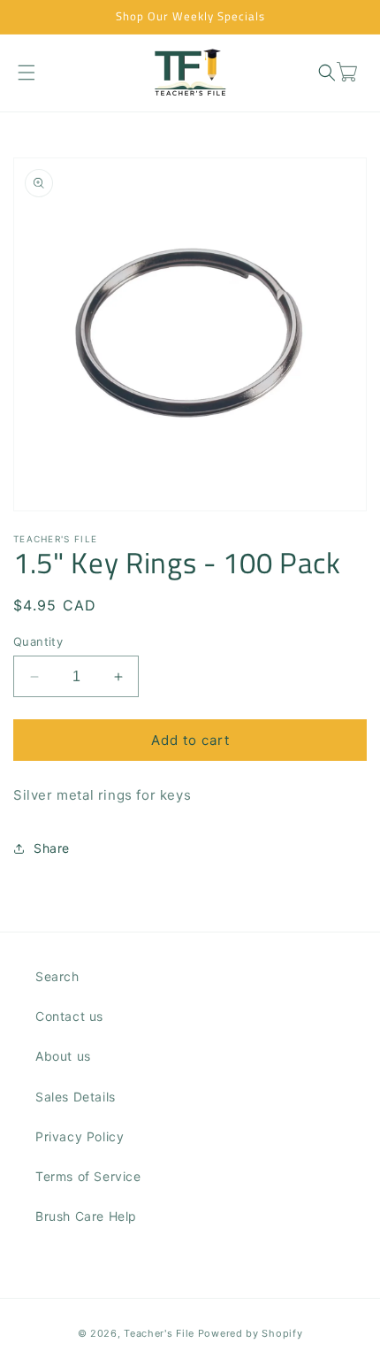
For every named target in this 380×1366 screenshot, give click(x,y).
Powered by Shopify (250, 1333)
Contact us (69, 1016)
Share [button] (52, 848)
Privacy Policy (79, 1136)
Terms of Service (88, 1176)
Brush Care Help (86, 1216)
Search (57, 976)
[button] (26, 72)
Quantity (38, 641)
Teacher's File (159, 1333)
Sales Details (75, 1096)
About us (63, 1055)
